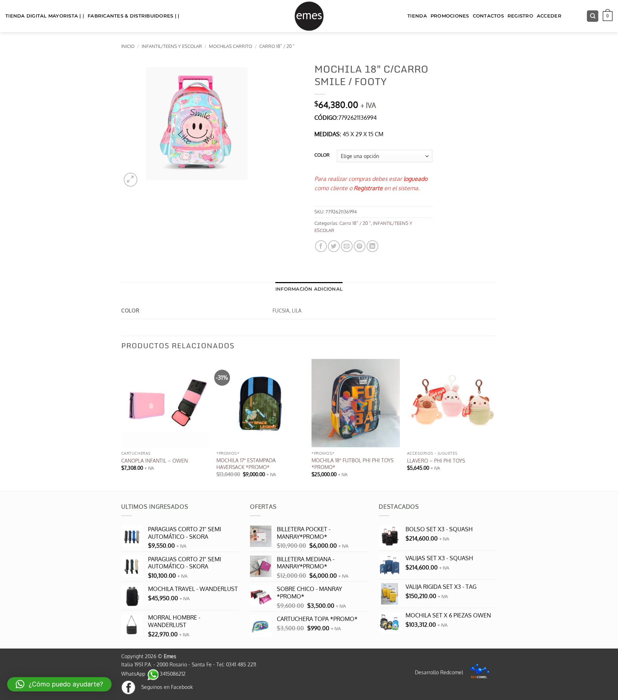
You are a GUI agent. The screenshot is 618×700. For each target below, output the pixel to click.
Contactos (488, 16)
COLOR (322, 155)
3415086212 (172, 673)
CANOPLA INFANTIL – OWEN (154, 460)
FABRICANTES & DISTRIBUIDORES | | (133, 16)
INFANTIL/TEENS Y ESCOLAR (172, 46)
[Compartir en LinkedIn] (372, 246)
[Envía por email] (347, 246)
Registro (520, 16)
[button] (608, 16)
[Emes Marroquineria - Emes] (309, 16)
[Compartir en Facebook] (321, 246)
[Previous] (121, 424)
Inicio (127, 46)
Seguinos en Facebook (164, 687)
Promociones (450, 16)
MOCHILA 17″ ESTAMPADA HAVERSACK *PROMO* (246, 463)
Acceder (549, 16)
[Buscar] (592, 16)
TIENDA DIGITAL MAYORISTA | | (44, 16)
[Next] (494, 424)
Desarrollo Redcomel (440, 672)
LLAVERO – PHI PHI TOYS (436, 460)
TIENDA (417, 16)
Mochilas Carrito (230, 46)
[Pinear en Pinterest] (360, 246)
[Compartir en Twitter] (334, 246)
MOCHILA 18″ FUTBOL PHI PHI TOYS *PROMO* (352, 463)
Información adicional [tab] (309, 289)
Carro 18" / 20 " (277, 46)
